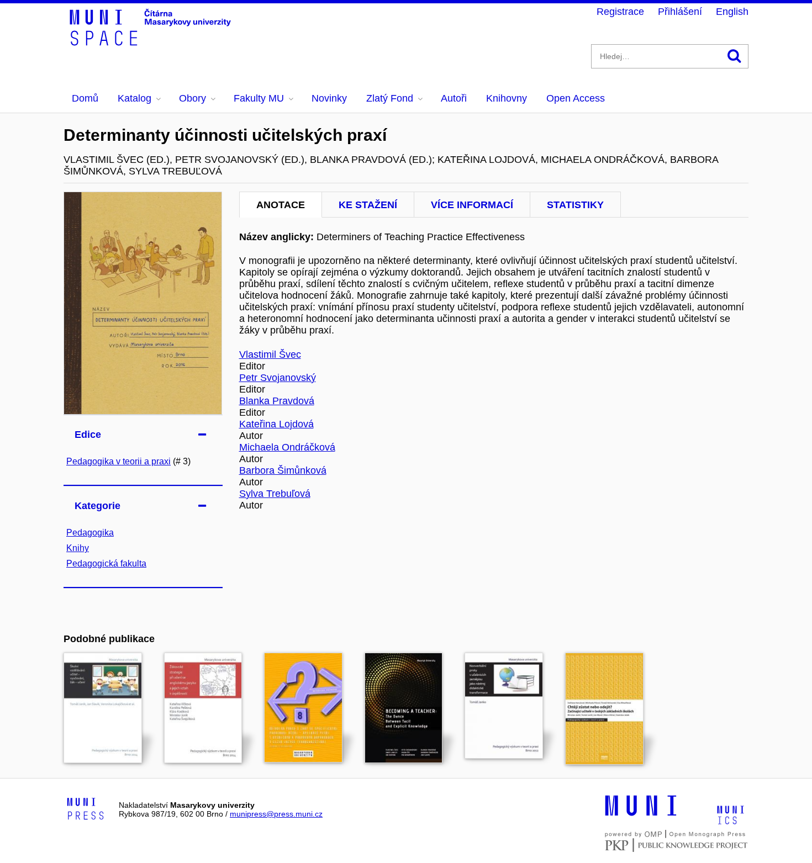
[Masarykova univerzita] (641, 814)
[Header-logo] (152, 42)
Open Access (575, 98)
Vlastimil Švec (270, 354)
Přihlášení (680, 11)
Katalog (134, 98)
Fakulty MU (259, 98)
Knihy (77, 548)
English (732, 11)
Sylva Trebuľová (274, 493)
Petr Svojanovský (277, 377)
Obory (192, 98)
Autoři (454, 98)
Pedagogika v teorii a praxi (118, 461)
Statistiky (575, 204)
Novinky (329, 98)
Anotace (280, 204)
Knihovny (506, 98)
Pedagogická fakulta (106, 563)
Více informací (472, 204)
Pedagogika (90, 532)
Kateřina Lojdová (276, 424)
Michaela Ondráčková (287, 447)
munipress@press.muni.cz (276, 813)
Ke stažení (368, 204)
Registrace (620, 11)
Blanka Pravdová (276, 400)
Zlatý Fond (389, 98)
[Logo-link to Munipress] (86, 809)
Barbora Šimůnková (282, 470)
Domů (85, 98)
